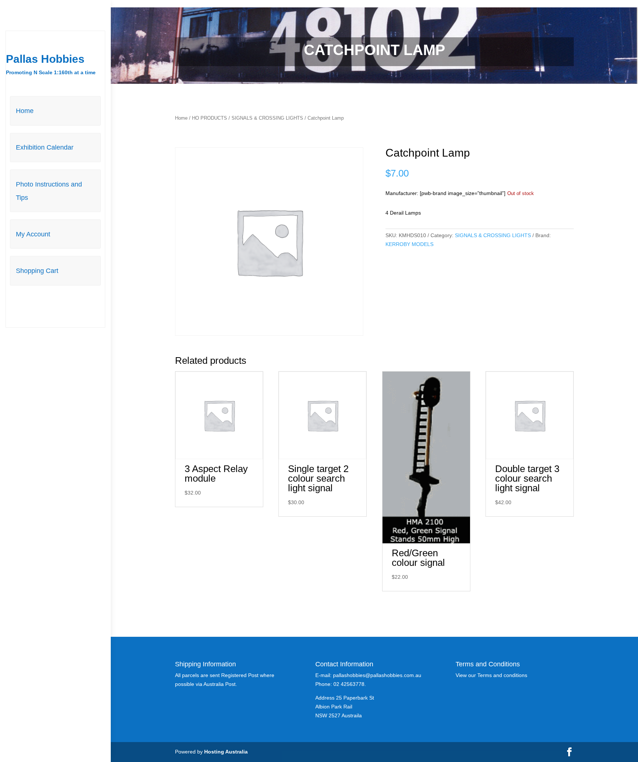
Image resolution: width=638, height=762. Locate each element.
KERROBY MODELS (409, 244)
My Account (33, 234)
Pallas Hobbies (45, 59)
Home (25, 111)
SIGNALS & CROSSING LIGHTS (267, 118)
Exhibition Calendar (44, 147)
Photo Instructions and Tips (49, 191)
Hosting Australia (226, 752)
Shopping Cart (37, 270)
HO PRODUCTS (209, 118)
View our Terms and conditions (491, 675)
